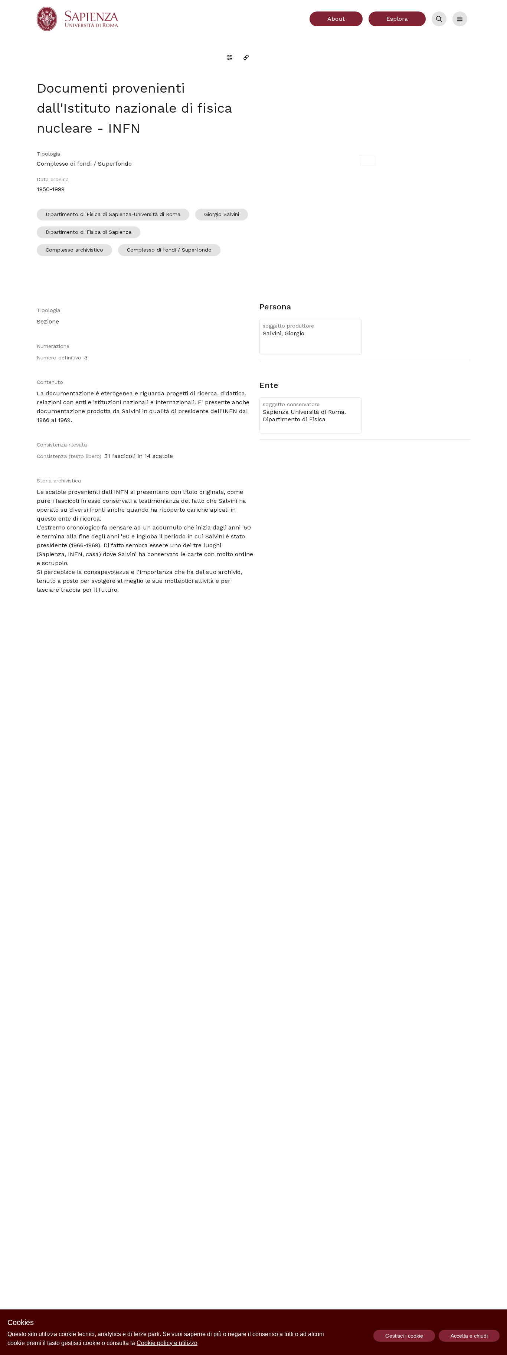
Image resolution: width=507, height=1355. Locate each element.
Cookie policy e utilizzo (167, 1343)
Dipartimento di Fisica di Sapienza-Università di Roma (113, 214)
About (336, 18)
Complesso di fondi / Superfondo (169, 250)
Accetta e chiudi (469, 1336)
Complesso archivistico (74, 250)
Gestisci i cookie (404, 1336)
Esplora (397, 18)
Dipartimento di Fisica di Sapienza (88, 232)
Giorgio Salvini (221, 214)
